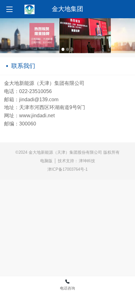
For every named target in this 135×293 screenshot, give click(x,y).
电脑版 (46, 160)
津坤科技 (87, 160)
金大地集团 (67, 8)
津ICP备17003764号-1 (67, 169)
